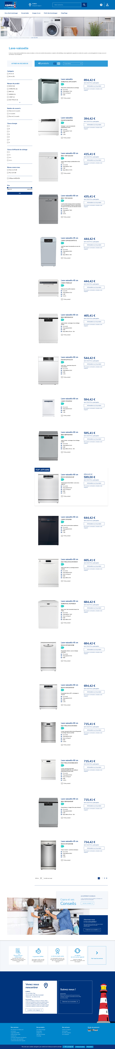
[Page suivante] (104, 878)
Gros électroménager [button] (11, 13)
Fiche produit (67, 98)
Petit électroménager (40, 1034)
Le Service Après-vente (57, 956)
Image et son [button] (36, 13)
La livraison (13, 1031)
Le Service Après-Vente (15, 1034)
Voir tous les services (97, 958)
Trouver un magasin (66, 1029)
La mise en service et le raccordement (18, 1037)
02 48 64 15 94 (36, 997)
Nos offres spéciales (66, 1032)
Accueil (10, 37)
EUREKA (34, 4)
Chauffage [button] (64, 13)
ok (20, 193)
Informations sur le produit (94, 86)
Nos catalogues (65, 1034)
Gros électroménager (24, 37)
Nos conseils (65, 1031)
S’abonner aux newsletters (69, 1001)
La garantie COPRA (38, 956)
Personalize (90, 1046)
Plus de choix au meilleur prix (18, 956)
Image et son (39, 1032)
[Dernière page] (106, 878)
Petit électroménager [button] (50, 13)
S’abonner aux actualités (92, 930)
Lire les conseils (87, 903)
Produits (16, 37)
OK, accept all (68, 1046)
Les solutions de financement (17, 1039)
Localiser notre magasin (33, 1010)
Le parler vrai (13, 1036)
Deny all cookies (80, 1046)
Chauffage (38, 1036)
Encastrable (39, 1031)
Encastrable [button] (25, 13)
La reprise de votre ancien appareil (77, 956)
